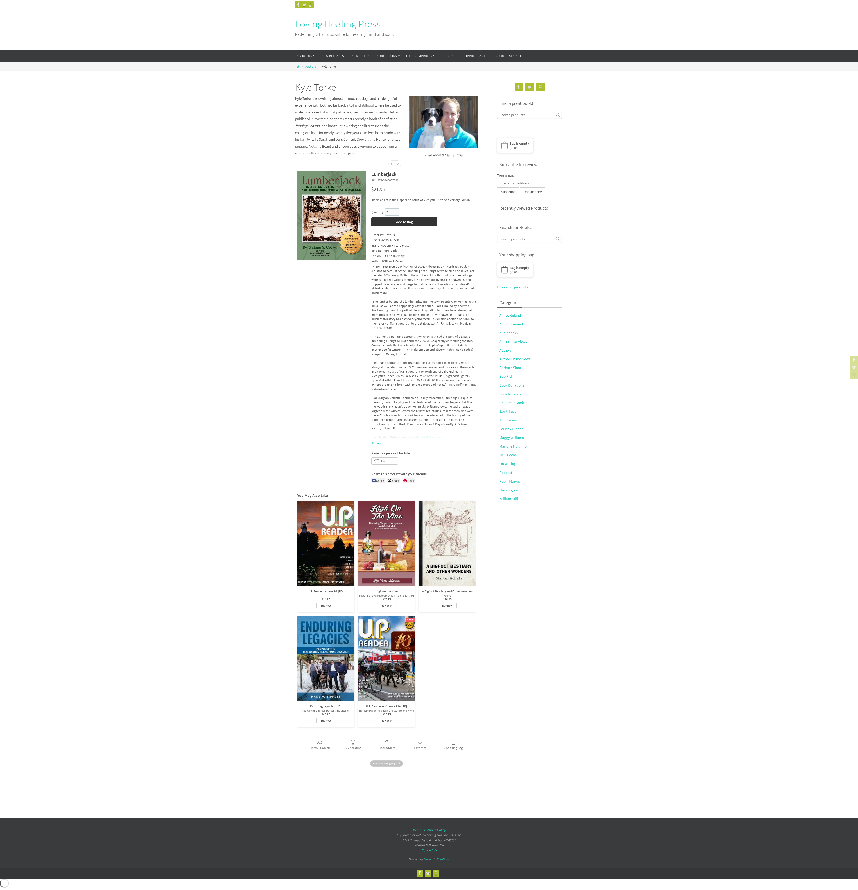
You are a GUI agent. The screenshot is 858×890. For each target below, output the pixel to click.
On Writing (507, 463)
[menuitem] (392, 164)
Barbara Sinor (510, 367)
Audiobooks (508, 332)
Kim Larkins (508, 420)
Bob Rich (506, 376)
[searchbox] (529, 115)
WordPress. (443, 859)
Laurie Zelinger (511, 428)
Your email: (506, 175)
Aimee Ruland (510, 315)
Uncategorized (510, 490)
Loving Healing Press (338, 23)
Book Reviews (510, 394)
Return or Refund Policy (429, 830)
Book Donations (511, 385)
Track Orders (386, 748)
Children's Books (512, 402)
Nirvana (428, 859)
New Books (508, 454)
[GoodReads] (310, 4)
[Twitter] (304, 4)
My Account (353, 748)
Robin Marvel (509, 481)
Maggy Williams (511, 437)
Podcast (505, 472)
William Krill (508, 498)
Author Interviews (513, 341)
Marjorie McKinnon (514, 446)
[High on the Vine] (386, 543)
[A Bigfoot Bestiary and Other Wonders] (447, 543)
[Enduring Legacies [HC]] (325, 658)
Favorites (420, 748)
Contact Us (429, 850)
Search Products (319, 748)
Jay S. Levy (507, 411)
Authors (310, 67)
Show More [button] (378, 443)
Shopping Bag (453, 748)
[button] (384, 461)
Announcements (512, 324)
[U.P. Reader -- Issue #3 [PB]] (325, 543)
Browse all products (512, 287)
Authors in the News (514, 358)
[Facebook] (298, 4)
